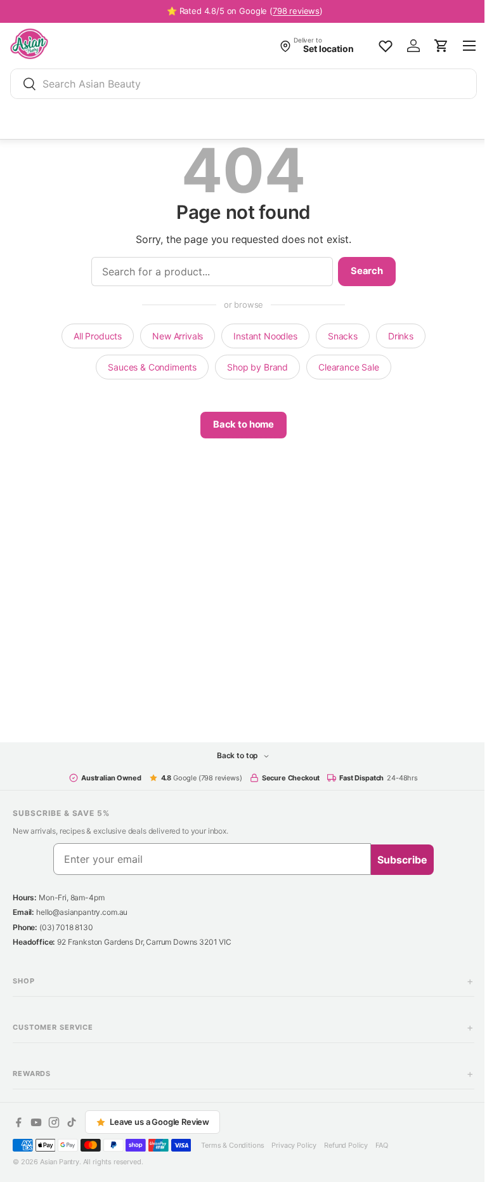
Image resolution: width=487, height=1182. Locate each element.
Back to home (238, 424)
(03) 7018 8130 (66, 927)
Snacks (338, 336)
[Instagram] (54, 1122)
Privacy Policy (293, 1145)
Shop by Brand (253, 367)
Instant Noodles (261, 336)
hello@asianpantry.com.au (81, 912)
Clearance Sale (344, 367)
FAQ (381, 1145)
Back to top (233, 755)
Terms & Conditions (232, 1145)
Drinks (395, 336)
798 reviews (296, 11)
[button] (441, 46)
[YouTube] (36, 1122)
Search (362, 271)
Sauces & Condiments (147, 367)
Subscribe (398, 859)
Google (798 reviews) (196, 777)
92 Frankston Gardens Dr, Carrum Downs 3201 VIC (144, 942)
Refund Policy (346, 1145)
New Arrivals (173, 336)
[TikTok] (71, 1122)
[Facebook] (18, 1122)
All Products (93, 336)
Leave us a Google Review (159, 1122)
